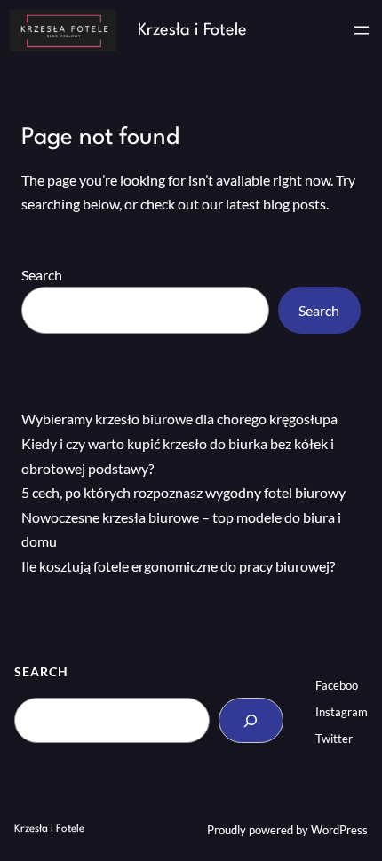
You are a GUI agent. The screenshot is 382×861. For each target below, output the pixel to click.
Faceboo (336, 685)
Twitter (334, 738)
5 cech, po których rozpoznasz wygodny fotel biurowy (183, 492)
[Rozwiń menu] (361, 30)
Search (41, 274)
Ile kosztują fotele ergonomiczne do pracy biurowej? (178, 565)
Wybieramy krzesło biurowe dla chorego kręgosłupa (179, 418)
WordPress (339, 830)
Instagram (341, 712)
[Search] (251, 721)
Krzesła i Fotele (192, 30)
